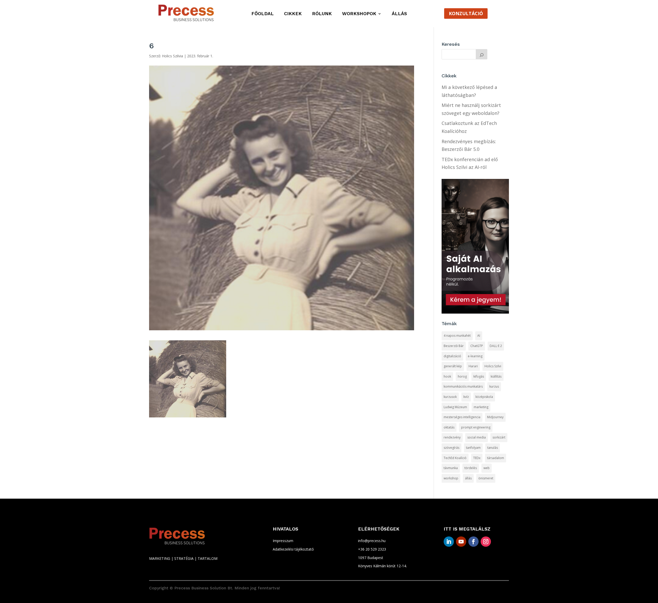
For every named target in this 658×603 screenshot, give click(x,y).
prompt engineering (475, 427)
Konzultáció (466, 13)
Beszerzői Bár (454, 346)
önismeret (485, 478)
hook (447, 376)
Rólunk (322, 14)
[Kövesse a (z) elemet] (498, 541)
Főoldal (262, 14)
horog (462, 376)
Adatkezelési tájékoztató (293, 549)
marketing (481, 407)
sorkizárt (498, 437)
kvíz (466, 397)
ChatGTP (476, 346)
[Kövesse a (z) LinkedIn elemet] (449, 541)
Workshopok (359, 14)
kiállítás (496, 376)
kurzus (494, 386)
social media (476, 437)
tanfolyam (473, 447)
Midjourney (495, 417)
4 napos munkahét (457, 335)
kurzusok (450, 397)
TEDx (476, 458)
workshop (451, 478)
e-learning (475, 356)
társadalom (495, 458)
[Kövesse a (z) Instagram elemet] (486, 541)
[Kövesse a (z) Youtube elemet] (461, 541)
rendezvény (452, 437)
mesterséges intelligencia (462, 417)
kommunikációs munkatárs (463, 386)
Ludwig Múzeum (455, 407)
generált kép (453, 366)
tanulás (492, 447)
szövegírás (451, 447)
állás (468, 478)
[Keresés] (482, 54)
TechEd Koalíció (455, 458)
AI (478, 335)
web (486, 468)
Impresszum (283, 540)
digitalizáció (452, 356)
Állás (399, 14)
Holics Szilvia (172, 55)
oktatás (449, 427)
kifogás (478, 376)
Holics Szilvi (493, 366)
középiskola (484, 397)
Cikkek (293, 14)
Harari (473, 366)
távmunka (451, 468)
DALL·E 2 (496, 346)
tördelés (470, 468)
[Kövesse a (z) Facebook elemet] (473, 541)
